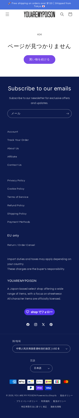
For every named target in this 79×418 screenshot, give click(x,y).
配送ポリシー (59, 401)
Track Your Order (18, 140)
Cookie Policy (15, 189)
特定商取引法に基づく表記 (34, 407)
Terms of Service (17, 197)
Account (12, 132)
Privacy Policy (16, 180)
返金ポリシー (66, 396)
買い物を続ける (39, 59)
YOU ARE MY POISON (25, 396)
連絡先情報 (56, 407)
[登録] (67, 113)
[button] (7, 14)
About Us (13, 148)
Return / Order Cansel (21, 245)
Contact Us (14, 165)
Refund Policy (16, 205)
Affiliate (12, 156)
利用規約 (45, 401)
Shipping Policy (17, 213)
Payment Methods (18, 222)
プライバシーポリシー (27, 401)
